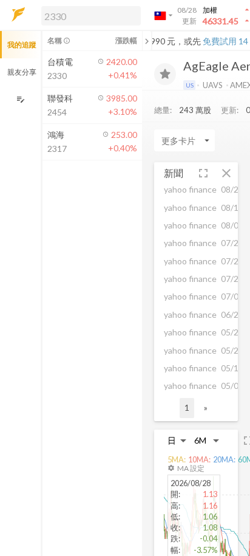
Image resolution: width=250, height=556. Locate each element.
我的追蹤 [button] (21, 44)
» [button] (206, 407)
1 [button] (186, 407)
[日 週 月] (177, 440)
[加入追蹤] (165, 74)
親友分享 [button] (21, 72)
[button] (88, 15)
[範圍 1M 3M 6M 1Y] (207, 440)
